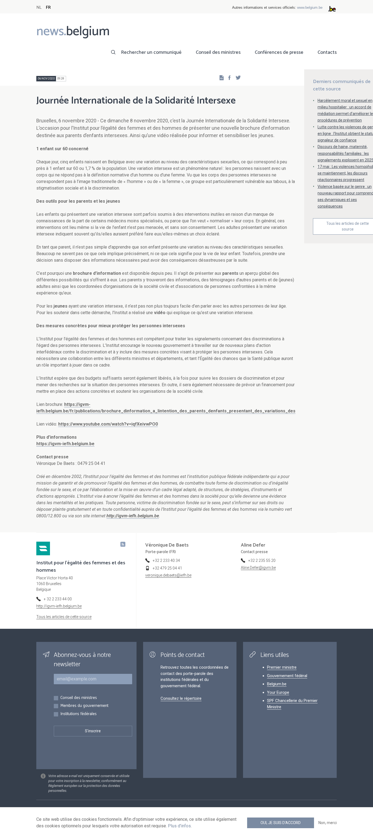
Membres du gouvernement (84, 706)
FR (48, 7)
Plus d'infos (179, 825)
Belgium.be (276, 683)
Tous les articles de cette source (63, 617)
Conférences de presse (279, 52)
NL (39, 7)
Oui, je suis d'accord (280, 823)
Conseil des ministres (218, 52)
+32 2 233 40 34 (166, 560)
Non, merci (327, 823)
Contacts (327, 52)
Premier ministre (282, 667)
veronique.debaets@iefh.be (168, 575)
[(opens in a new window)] (228, 77)
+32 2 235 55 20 (262, 560)
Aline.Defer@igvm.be (258, 567)
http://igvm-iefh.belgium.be (59, 606)
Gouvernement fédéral (287, 675)
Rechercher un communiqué (151, 52)
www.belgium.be (309, 7)
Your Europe (278, 692)
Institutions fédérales (78, 714)
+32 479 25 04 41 (167, 568)
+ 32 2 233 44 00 (58, 599)
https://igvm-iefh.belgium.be (65, 443)
